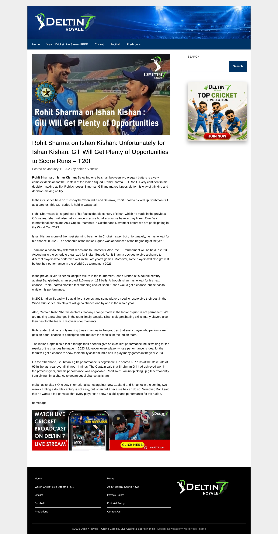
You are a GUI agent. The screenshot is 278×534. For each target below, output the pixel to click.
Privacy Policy (115, 494)
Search (194, 56)
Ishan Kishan (66, 177)
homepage (39, 402)
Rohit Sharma (42, 177)
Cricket (99, 44)
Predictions (134, 44)
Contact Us (113, 511)
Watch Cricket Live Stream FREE (67, 44)
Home (36, 44)
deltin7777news (88, 169)
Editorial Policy (116, 503)
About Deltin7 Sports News (123, 486)
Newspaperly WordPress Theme (186, 528)
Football (115, 44)
